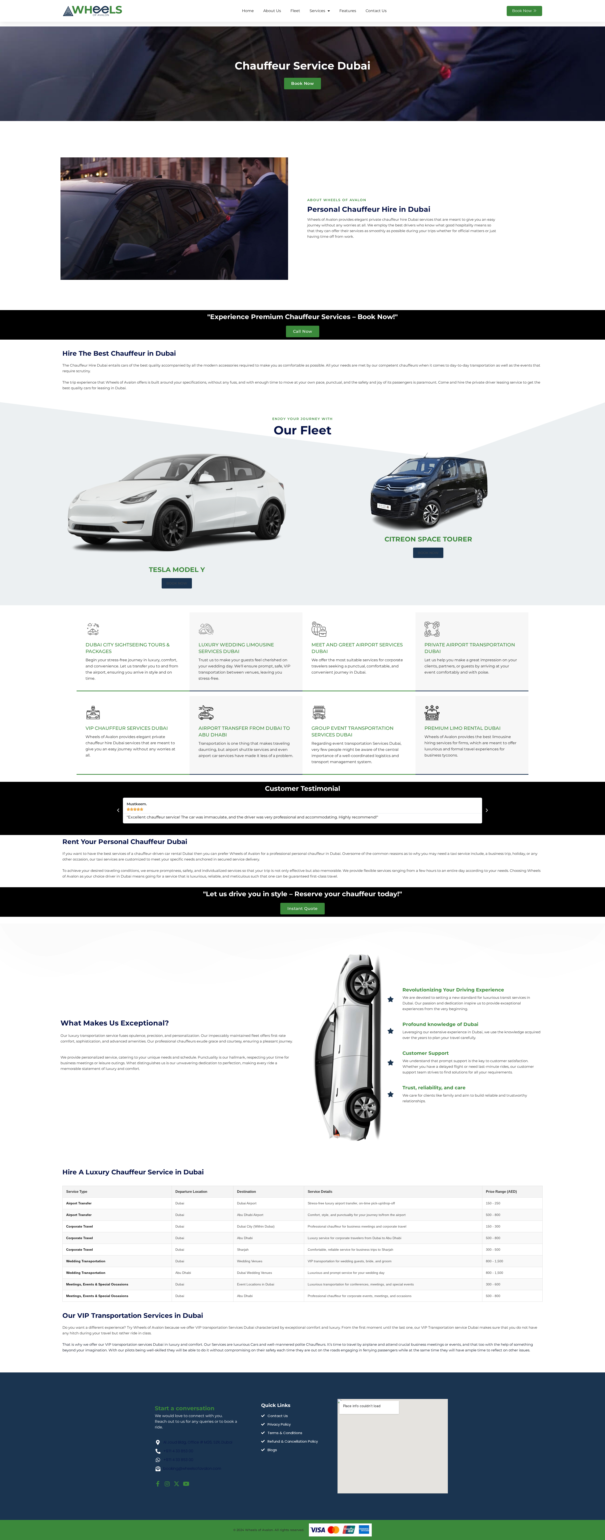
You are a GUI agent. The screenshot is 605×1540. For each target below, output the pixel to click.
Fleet (295, 11)
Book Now (428, 553)
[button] (118, 810)
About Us (272, 11)
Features (347, 11)
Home (248, 11)
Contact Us (376, 11)
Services (317, 11)
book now (176, 583)
